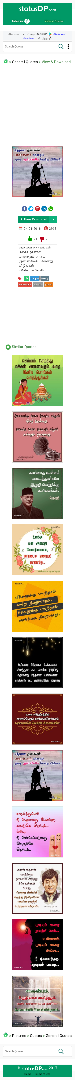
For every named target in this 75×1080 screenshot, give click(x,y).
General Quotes (25, 62)
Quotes (36, 1036)
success (38, 284)
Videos (49, 21)
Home (27, 1074)
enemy (44, 278)
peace (48, 284)
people (35, 278)
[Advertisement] (37, 104)
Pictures (19, 1036)
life (26, 278)
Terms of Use (43, 1074)
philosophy (24, 284)
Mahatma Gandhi (33, 270)
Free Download (35, 219)
